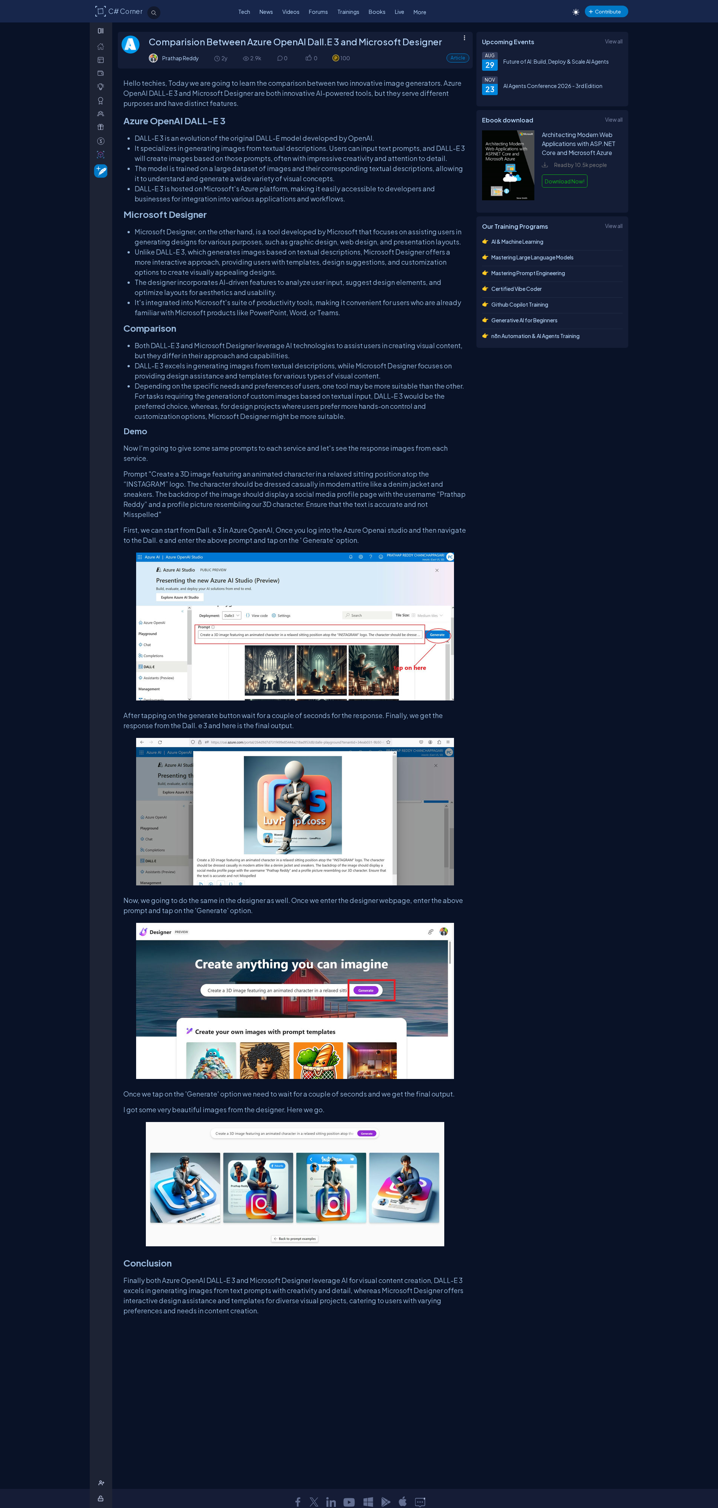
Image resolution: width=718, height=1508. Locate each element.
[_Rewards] (102, 141)
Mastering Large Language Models (532, 257)
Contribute (608, 11)
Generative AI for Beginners (524, 320)
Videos (291, 11)
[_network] (102, 113)
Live (399, 11)
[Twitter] (314, 1502)
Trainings (348, 11)
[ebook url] (508, 199)
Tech (244, 11)
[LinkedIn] (331, 1502)
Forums (318, 11)
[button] (308, 58)
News (266, 11)
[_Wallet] (102, 73)
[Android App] (385, 1502)
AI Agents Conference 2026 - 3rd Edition (552, 85)
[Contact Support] (420, 1502)
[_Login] (101, 1498)
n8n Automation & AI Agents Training (535, 335)
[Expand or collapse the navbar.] (101, 30)
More (420, 12)
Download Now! (564, 181)
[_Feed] (102, 46)
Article (458, 58)
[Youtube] (349, 1502)
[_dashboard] (102, 59)
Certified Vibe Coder (516, 288)
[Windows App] (368, 1502)
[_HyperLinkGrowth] (99, 170)
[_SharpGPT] (102, 154)
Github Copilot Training (519, 304)
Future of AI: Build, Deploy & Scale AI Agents (556, 61)
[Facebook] (297, 1502)
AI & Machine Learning (517, 241)
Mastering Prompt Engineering (528, 273)
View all (614, 41)
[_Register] (102, 1483)
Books (377, 11)
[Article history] (217, 58)
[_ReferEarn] (102, 127)
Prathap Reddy (180, 58)
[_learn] (102, 86)
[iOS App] (403, 1502)
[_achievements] (102, 100)
